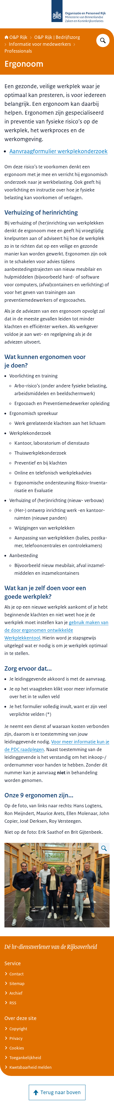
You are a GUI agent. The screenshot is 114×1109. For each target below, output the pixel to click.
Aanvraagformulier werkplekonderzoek (58, 151)
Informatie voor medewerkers (40, 44)
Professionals (18, 51)
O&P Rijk (18, 37)
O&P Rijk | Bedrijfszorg (57, 37)
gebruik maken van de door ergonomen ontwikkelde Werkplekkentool (56, 630)
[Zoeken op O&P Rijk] (103, 40)
